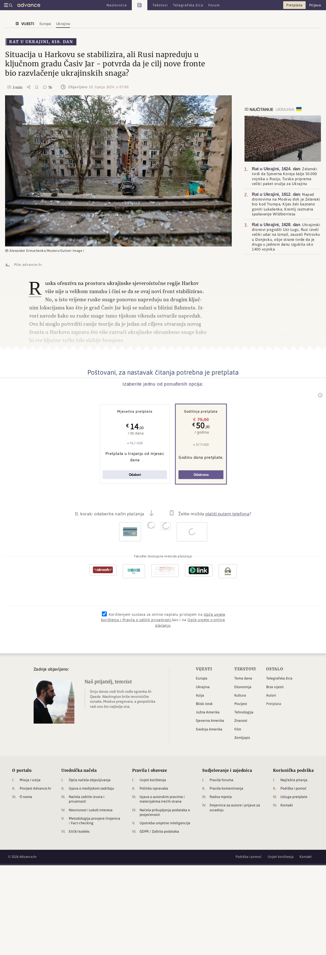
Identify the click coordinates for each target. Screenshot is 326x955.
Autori (271, 695)
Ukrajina (203, 687)
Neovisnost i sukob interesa (91, 810)
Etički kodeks (79, 831)
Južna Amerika (208, 712)
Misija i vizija (30, 780)
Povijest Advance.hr (35, 788)
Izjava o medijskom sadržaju (91, 788)
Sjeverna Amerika (210, 720)
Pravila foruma (221, 780)
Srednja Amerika (209, 729)
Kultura (240, 695)
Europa (201, 678)
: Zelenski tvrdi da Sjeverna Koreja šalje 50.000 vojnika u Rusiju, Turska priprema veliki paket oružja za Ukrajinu (284, 176)
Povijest (240, 704)
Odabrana (201, 475)
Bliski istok (204, 704)
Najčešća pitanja (293, 780)
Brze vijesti (275, 687)
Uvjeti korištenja (153, 780)
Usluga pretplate (293, 797)
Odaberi (135, 475)
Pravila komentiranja (226, 788)
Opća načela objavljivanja (90, 780)
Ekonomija (242, 687)
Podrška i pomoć (293, 788)
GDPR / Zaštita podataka (159, 831)
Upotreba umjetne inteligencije (165, 823)
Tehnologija (243, 712)
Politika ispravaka (154, 788)
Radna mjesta (221, 797)
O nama (26, 797)
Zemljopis (242, 738)
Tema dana (243, 678)
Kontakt (286, 805)
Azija (200, 695)
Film (237, 729)
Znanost (240, 720)
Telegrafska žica (279, 678)
